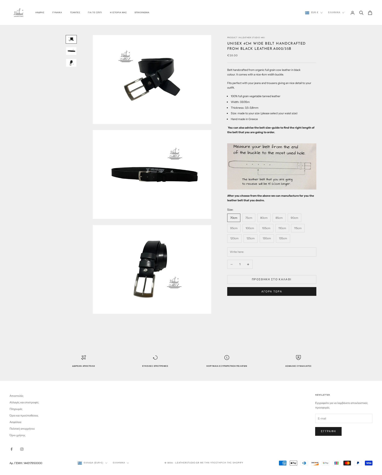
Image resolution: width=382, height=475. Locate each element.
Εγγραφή (328, 431)
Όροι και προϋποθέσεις (24, 415)
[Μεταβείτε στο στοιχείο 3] (71, 63)
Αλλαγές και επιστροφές (24, 402)
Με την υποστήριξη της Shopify (222, 463)
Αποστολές (16, 396)
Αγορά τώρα (271, 291)
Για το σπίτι (95, 13)
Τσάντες (75, 13)
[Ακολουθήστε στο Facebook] (12, 449)
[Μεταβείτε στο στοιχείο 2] (71, 51)
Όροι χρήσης (17, 435)
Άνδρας (39, 13)
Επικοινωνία (142, 13)
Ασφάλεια (15, 422)
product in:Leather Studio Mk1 (246, 38)
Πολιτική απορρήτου (22, 428)
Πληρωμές (16, 409)
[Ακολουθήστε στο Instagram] (22, 449)
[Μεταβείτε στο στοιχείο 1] (71, 39)
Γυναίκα (57, 13)
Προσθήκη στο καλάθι (271, 279)
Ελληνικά (334, 13)
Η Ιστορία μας (118, 13)
